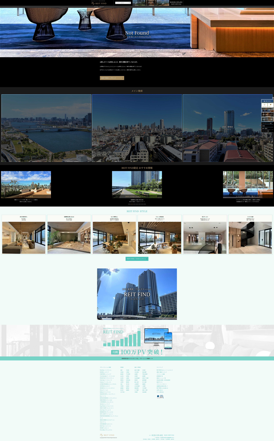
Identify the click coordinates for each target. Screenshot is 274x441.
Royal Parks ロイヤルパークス (106, 406)
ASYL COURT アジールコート (106, 414)
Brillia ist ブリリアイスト (105, 392)
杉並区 (127, 386)
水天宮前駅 (137, 386)
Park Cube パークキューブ (106, 380)
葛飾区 (127, 390)
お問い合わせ (160, 390)
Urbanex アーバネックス (105, 382)
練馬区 (127, 388)
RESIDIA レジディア (104, 372)
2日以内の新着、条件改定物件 (163, 380)
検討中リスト (160, 382)
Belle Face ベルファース (105, 426)
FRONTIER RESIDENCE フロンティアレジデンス (109, 417)
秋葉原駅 (144, 392)
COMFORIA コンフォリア (105, 374)
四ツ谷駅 (144, 382)
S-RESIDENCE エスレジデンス (106, 402)
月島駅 (136, 392)
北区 (121, 384)
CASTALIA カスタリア (105, 386)
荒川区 (127, 384)
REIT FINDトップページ (108, 78)
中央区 (127, 370)
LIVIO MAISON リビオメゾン (106, 424)
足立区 (121, 390)
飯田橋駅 (144, 380)
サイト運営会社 (160, 392)
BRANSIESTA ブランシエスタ (106, 412)
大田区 (121, 382)
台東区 (127, 378)
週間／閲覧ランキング (162, 372)
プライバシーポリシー (162, 384)
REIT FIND (96, 6)
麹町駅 (143, 384)
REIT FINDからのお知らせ (162, 388)
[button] (246, 185)
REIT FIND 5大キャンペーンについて (165, 370)
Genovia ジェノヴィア (105, 404)
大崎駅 (143, 386)
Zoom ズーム (103, 422)
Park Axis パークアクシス (105, 370)
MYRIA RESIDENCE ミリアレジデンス (108, 398)
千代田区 (128, 374)
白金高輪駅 (137, 378)
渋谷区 (121, 372)
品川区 (121, 376)
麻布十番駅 (137, 370)
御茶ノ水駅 (144, 390)
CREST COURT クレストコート (107, 408)
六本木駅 (137, 372)
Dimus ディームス (104, 390)
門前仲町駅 (144, 374)
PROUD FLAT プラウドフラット (107, 378)
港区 (121, 370)
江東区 (127, 372)
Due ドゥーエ (103, 396)
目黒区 (127, 376)
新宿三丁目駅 (145, 378)
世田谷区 (128, 380)
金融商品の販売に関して (162, 386)
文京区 (121, 378)
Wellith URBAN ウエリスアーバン (107, 420)
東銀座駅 (137, 388)
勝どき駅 (137, 382)
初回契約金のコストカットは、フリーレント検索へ (136, 358)
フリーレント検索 (161, 374)
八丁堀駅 (137, 390)
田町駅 (136, 380)
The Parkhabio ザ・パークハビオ (107, 376)
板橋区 (121, 388)
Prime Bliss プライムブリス (106, 430)
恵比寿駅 (144, 372)
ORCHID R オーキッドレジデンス (107, 388)
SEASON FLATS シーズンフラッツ (107, 394)
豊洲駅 (143, 376)
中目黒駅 (144, 388)
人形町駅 (137, 384)
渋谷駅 (143, 370)
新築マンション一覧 (161, 378)
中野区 (121, 386)
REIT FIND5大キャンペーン (136, 259)
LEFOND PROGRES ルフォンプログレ (108, 384)
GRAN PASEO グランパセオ (106, 400)
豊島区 (127, 382)
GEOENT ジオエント (104, 428)
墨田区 (121, 380)
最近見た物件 (264, 106)
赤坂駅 (136, 374)
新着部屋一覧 (160, 376)
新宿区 (121, 374)
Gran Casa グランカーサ (105, 410)
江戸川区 (122, 392)
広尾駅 (136, 376)
